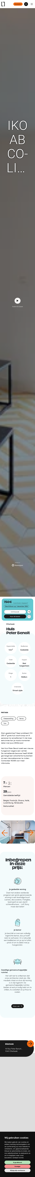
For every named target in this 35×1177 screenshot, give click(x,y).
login (26, 4)
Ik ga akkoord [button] (17, 1162)
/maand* (20, 603)
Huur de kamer (15, 616)
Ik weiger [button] (17, 1166)
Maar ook (16, 1006)
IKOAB (3, 4)
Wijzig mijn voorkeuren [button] (17, 1170)
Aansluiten (18, 4)
